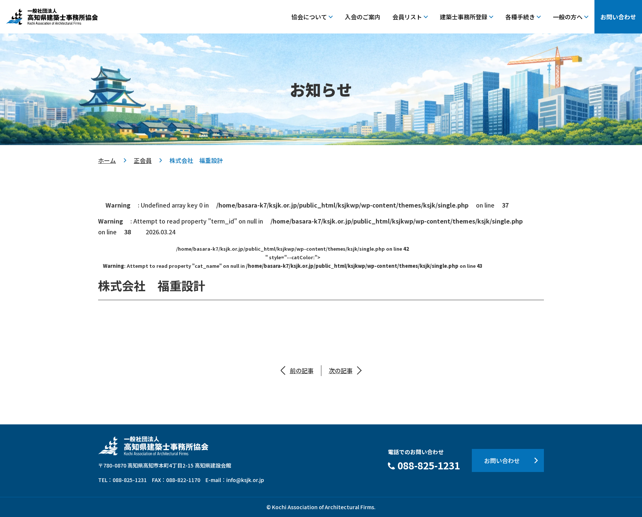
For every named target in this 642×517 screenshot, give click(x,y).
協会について (309, 16)
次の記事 (341, 370)
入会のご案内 (362, 16)
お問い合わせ (618, 16)
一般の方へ (568, 16)
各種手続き (520, 16)
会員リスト (407, 16)
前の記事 (302, 370)
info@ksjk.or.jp (245, 480)
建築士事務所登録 (463, 16)
